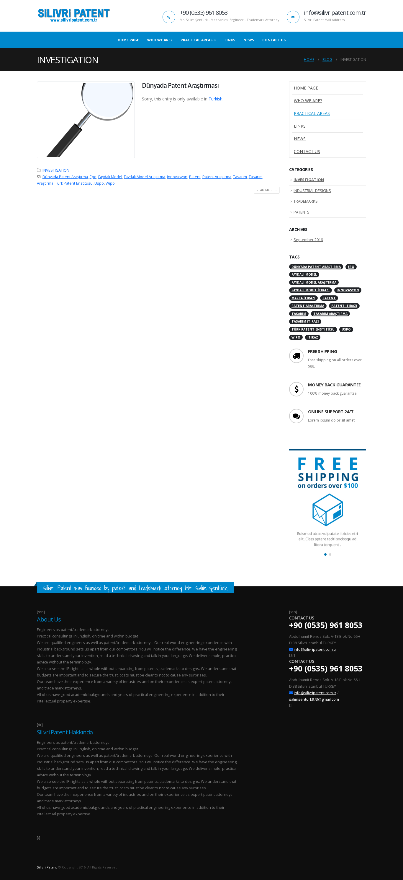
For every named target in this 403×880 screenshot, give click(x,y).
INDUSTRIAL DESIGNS (312, 190)
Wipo (110, 183)
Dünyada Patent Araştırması (180, 85)
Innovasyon (177, 176)
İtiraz (312, 337)
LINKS (230, 40)
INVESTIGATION (55, 170)
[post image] (86, 120)
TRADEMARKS (306, 201)
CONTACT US (274, 40)
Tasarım (240, 176)
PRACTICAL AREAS (196, 40)
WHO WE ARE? (159, 40)
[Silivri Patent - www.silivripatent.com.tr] (74, 16)
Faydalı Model (110, 176)
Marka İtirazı (303, 298)
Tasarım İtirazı (305, 321)
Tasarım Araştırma (330, 314)
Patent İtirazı (344, 306)
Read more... (266, 190)
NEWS (248, 40)
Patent (195, 176)
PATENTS (301, 212)
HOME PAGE (128, 40)
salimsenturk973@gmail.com (314, 699)
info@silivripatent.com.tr (315, 649)
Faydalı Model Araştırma (144, 176)
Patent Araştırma (216, 176)
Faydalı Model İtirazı (310, 290)
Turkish (215, 99)
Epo (93, 176)
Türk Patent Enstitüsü (74, 183)
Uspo (99, 183)
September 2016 (308, 239)
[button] (325, 554)
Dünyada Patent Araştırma (65, 176)
